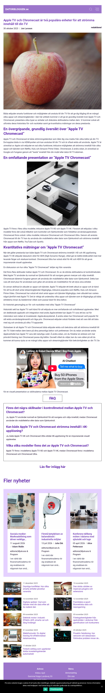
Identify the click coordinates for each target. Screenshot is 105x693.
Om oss (71, 676)
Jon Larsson (26, 28)
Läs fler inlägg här (52, 467)
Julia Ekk (59, 543)
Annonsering (71, 673)
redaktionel (96, 27)
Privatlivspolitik (56, 689)
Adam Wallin (18, 546)
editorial (13, 551)
